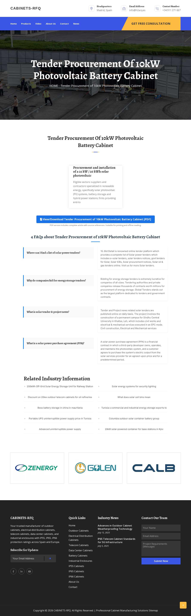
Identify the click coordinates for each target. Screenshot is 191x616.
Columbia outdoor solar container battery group (134, 418)
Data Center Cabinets (81, 550)
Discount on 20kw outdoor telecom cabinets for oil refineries (60, 397)
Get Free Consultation (150, 24)
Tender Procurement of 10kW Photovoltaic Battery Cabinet (101, 86)
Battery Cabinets (78, 555)
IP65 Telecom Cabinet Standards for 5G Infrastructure (116, 540)
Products (26, 23)
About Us (51, 23)
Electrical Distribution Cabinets (81, 538)
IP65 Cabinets (76, 571)
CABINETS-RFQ (25, 8)
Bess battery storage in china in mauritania (60, 407)
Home (13, 23)
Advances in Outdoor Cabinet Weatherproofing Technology (115, 527)
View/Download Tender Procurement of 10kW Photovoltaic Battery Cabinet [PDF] (96, 219)
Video (38, 23)
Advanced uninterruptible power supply (60, 429)
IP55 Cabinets (76, 566)
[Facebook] (13, 571)
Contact (64, 23)
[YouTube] (30, 571)
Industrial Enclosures (80, 560)
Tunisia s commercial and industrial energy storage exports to (134, 407)
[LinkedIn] (21, 571)
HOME (53, 86)
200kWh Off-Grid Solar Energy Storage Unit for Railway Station (60, 386)
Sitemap (153, 610)
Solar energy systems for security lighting (134, 386)
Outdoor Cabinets (79, 530)
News (76, 23)
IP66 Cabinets (76, 576)
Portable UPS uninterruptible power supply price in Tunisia (60, 418)
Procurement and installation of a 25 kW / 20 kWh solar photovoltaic (94, 172)
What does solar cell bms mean (134, 397)
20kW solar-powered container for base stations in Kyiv (134, 429)
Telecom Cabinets (79, 545)
